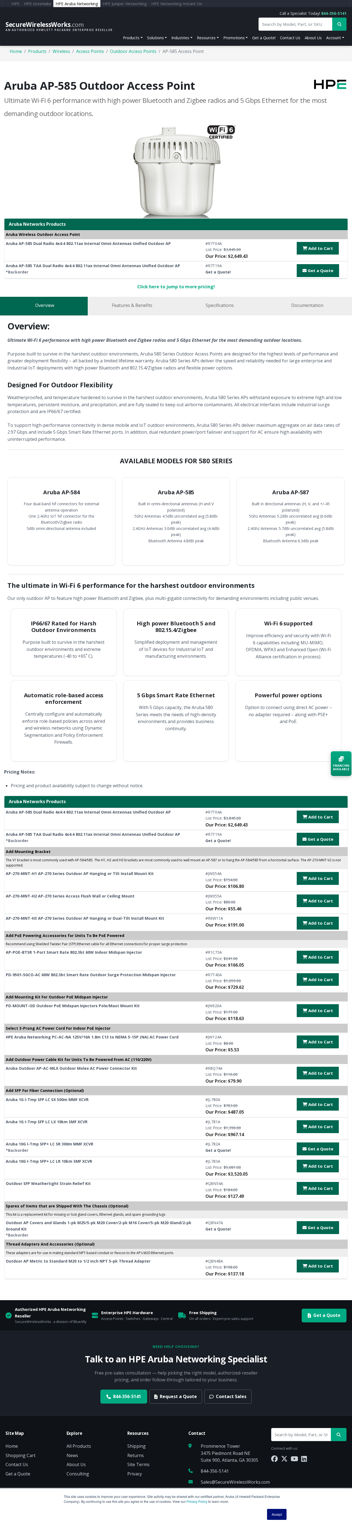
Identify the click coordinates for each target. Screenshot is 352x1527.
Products (131, 37)
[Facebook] (274, 1458)
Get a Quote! (264, 37)
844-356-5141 (333, 13)
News (72, 1455)
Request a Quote (178, 1396)
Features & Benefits (132, 305)
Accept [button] (277, 1514)
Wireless (61, 51)
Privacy (134, 1474)
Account (333, 37)
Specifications (220, 305)
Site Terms (138, 1464)
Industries (180, 37)
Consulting (78, 1474)
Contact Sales (231, 1396)
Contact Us (290, 37)
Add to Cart (320, 248)
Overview (44, 305)
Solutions (155, 37)
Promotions (234, 37)
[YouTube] (294, 1458)
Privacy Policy (196, 1501)
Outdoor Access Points (133, 51)
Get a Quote (320, 270)
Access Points (90, 51)
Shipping (136, 1446)
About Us (313, 37)
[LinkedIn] (304, 1458)
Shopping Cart (20, 1455)
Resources (206, 37)
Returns (135, 1455)
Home (16, 51)
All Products (79, 1446)
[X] (284, 1458)
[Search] (338, 1434)
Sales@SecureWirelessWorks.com (235, 1482)
